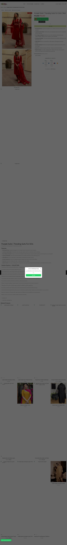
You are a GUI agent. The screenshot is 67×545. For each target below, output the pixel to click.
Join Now (33, 275)
